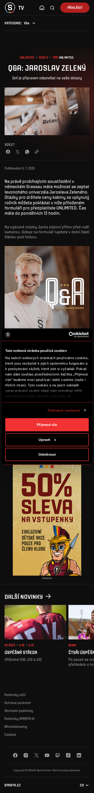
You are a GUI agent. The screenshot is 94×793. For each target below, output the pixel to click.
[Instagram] (26, 755)
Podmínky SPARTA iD (19, 718)
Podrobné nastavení (64, 410)
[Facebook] (8, 151)
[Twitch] (57, 755)
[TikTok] (68, 755)
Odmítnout (47, 454)
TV (21, 7)
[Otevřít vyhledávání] (52, 7)
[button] (41, 7)
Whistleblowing (15, 726)
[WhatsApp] (27, 151)
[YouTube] (47, 755)
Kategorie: (13, 23)
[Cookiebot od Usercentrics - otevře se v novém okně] (69, 335)
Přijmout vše (47, 425)
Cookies (10, 734)
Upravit (44, 439)
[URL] (36, 151)
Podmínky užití (15, 695)
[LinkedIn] (79, 755)
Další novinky (24, 596)
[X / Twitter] (17, 151)
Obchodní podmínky (18, 710)
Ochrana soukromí (17, 703)
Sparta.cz (12, 785)
